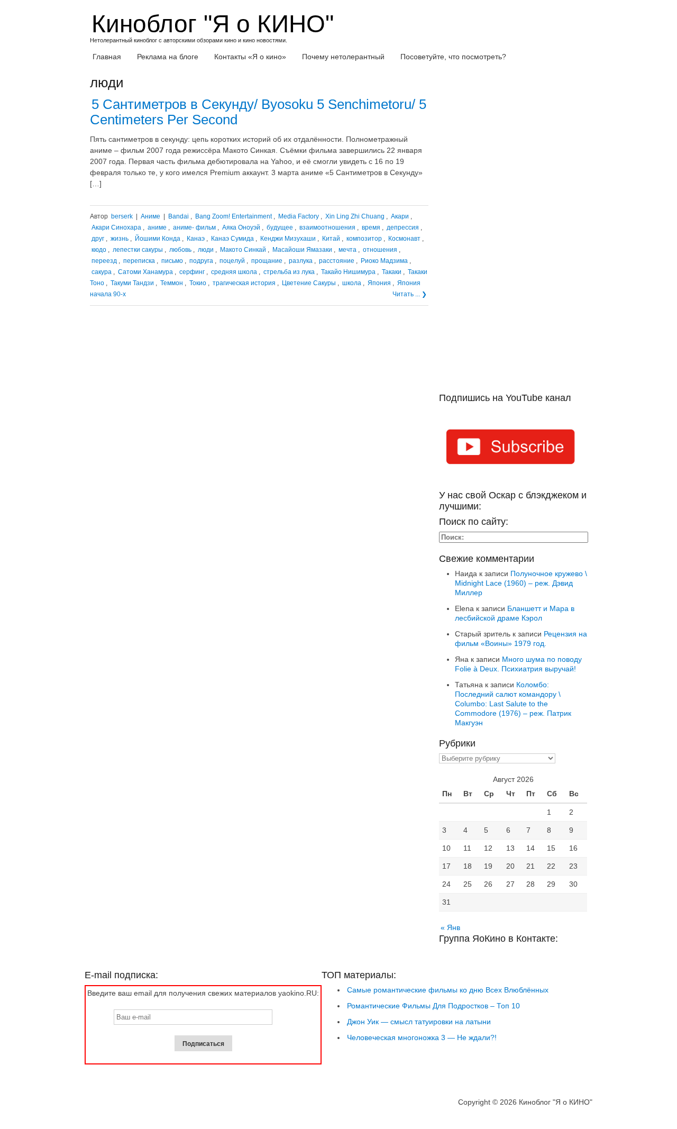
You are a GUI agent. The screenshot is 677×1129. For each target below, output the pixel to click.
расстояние (336, 261)
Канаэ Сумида (232, 238)
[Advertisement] (513, 234)
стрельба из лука (289, 272)
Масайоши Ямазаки (302, 249)
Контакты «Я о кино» (250, 56)
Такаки (391, 272)
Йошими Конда (157, 238)
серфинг (192, 272)
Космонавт (404, 238)
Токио (197, 283)
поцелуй (232, 261)
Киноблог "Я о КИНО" (213, 24)
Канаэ (196, 238)
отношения (380, 249)
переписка (139, 261)
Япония (379, 283)
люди (206, 249)
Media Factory (298, 216)
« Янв (450, 927)
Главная (107, 56)
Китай (331, 238)
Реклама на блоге (167, 56)
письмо (172, 261)
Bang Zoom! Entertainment (233, 216)
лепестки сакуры (138, 249)
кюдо (99, 249)
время (371, 227)
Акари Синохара (116, 227)
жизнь (120, 238)
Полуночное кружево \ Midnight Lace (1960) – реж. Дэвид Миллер (521, 583)
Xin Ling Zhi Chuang (355, 216)
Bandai (178, 216)
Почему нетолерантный (343, 56)
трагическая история (244, 283)
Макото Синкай (243, 249)
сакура (102, 272)
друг (98, 238)
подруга (201, 261)
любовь (180, 249)
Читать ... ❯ (409, 294)
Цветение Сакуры (309, 283)
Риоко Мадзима (384, 261)
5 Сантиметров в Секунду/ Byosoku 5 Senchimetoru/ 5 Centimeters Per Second (258, 112)
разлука (301, 261)
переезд (104, 261)
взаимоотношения (327, 227)
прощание (266, 261)
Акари (400, 216)
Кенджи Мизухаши (288, 238)
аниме (157, 227)
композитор (364, 238)
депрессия (403, 227)
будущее (280, 227)
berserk (122, 216)
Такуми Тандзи (132, 283)
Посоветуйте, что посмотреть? (453, 56)
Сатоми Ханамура (145, 272)
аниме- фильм (194, 227)
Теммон (171, 283)
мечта (347, 249)
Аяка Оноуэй (241, 227)
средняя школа (234, 272)
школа (351, 283)
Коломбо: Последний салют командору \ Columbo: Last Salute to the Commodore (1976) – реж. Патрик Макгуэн (513, 703)
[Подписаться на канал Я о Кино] (513, 448)
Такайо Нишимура (348, 272)
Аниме (150, 216)
